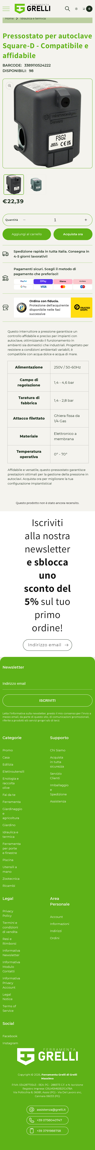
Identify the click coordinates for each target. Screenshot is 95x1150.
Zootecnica (11, 879)
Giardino (9, 825)
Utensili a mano (10, 869)
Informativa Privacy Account (11, 983)
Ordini (54, 938)
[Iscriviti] (66, 645)
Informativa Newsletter (11, 953)
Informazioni (58, 924)
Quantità (11, 219)
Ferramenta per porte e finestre (11, 848)
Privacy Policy (8, 913)
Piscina (8, 860)
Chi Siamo (57, 750)
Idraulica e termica (33, 18)
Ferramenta (11, 802)
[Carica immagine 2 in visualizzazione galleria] (36, 184)
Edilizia (8, 764)
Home (9, 18)
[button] (67, 8)
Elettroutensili (11, 771)
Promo (8, 750)
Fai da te (9, 795)
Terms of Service (9, 1008)
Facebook (10, 1036)
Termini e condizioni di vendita (10, 927)
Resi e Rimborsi (9, 941)
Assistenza (58, 801)
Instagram (10, 1043)
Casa (6, 757)
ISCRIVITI (47, 700)
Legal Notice (8, 997)
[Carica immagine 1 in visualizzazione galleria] (14, 184)
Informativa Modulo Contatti (11, 966)
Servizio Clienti (56, 776)
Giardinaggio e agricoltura (11, 813)
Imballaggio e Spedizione (58, 789)
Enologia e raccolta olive (11, 783)
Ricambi (9, 886)
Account (56, 917)
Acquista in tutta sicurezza (57, 762)
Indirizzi (56, 931)
